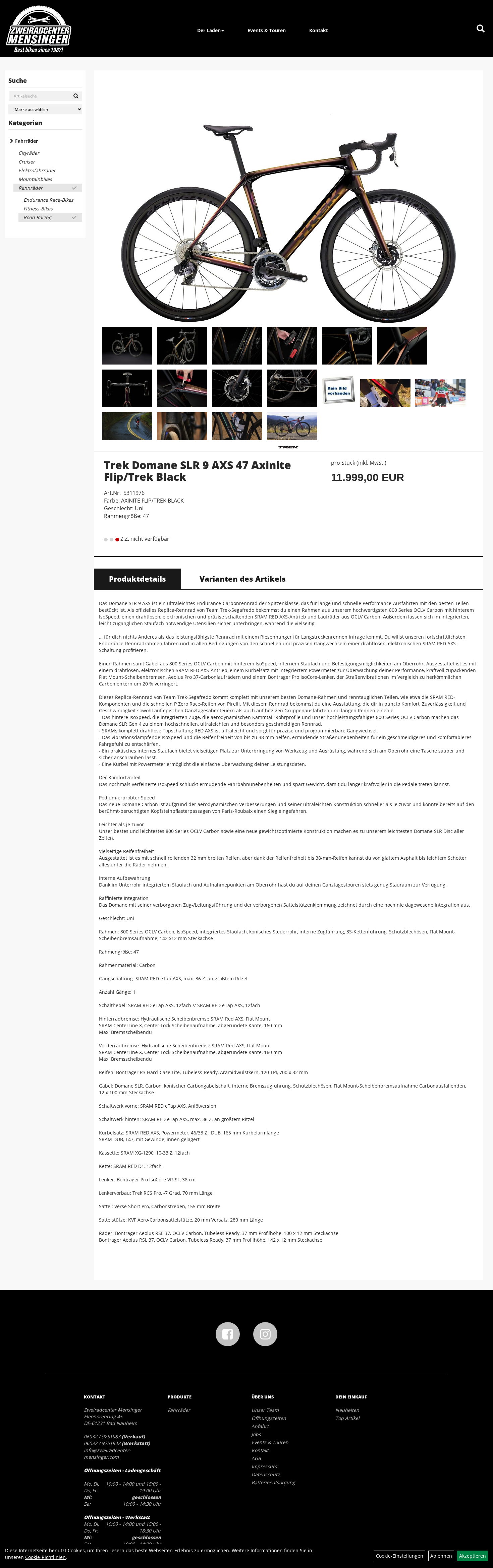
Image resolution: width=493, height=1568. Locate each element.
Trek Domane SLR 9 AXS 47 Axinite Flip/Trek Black (197, 471)
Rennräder (30, 188)
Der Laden (209, 30)
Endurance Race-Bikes (48, 200)
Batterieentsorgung (273, 1482)
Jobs (256, 1434)
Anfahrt (260, 1426)
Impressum (264, 1466)
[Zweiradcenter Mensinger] (38, 28)
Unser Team (265, 1410)
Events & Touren (267, 30)
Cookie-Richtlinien (45, 1557)
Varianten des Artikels (243, 579)
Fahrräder (26, 141)
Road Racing (37, 217)
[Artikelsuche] (481, 29)
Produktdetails (137, 579)
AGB (256, 1458)
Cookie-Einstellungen (399, 1556)
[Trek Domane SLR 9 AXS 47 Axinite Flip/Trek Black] (288, 199)
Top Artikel (347, 1418)
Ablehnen (441, 1556)
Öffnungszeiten (269, 1418)
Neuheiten (347, 1410)
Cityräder (28, 153)
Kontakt (318, 30)
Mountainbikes (35, 179)
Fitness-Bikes (38, 208)
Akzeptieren (472, 1556)
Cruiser (26, 161)
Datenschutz (266, 1474)
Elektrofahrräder (37, 170)
